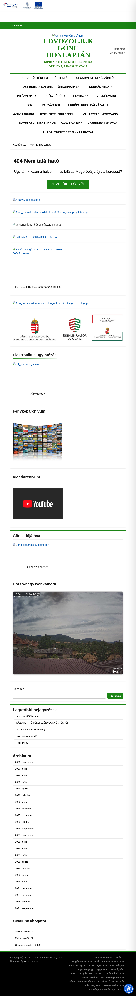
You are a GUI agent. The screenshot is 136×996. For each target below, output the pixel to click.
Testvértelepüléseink (57, 114)
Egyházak (81, 96)
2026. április (21, 788)
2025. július (21, 841)
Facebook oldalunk (37, 87)
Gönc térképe (24, 114)
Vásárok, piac (72, 123)
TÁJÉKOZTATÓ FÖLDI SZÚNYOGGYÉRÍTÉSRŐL (42, 722)
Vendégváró (106, 96)
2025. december (23, 808)
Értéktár (62, 78)
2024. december (23, 888)
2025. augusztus (24, 835)
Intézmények (26, 96)
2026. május (21, 782)
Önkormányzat (69, 86)
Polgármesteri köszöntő (94, 78)
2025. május (21, 855)
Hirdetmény (22, 742)
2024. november (23, 895)
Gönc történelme (36, 78)
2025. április (21, 861)
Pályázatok (51, 105)
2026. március (22, 795)
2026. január (21, 802)
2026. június (21, 775)
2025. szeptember (24, 828)
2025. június (21, 848)
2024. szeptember (24, 908)
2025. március (22, 868)
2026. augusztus (24, 762)
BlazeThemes (31, 961)
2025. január (21, 881)
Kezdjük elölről (68, 184)
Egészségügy (55, 96)
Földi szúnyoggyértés (27, 736)
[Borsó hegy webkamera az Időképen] (68, 633)
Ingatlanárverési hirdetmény (30, 729)
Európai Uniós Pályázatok (88, 105)
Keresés (18, 689)
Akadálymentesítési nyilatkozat (68, 132)
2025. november (23, 815)
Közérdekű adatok (102, 123)
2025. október (22, 822)
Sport (29, 105)
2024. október (22, 901)
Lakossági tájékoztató (27, 716)
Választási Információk (101, 114)
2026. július (21, 768)
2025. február (22, 875)
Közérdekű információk (37, 123)
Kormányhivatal (101, 87)
